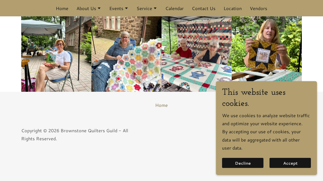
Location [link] (233, 8)
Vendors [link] (258, 8)
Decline (243, 163)
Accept (290, 163)
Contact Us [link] (204, 8)
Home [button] (161, 105)
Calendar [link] (174, 8)
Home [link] (62, 8)
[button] (88, 8)
